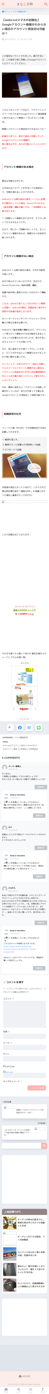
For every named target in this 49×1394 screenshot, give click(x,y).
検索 (44, 1146)
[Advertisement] (24, 575)
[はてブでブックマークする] (29, 727)
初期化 (24, 749)
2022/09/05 (14, 934)
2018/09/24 (14, 798)
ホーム (6, 1392)
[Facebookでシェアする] (19, 727)
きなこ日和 (25, 4)
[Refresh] (8, 1072)
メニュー (30, 1392)
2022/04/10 (12, 891)
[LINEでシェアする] (38, 727)
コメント (8, 998)
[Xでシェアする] (10, 727)
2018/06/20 (12, 830)
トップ (43, 1392)
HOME (26, 1376)
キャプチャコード (11, 1081)
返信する (41, 787)
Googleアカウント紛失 (14, 745)
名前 (6, 1031)
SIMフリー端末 (10, 749)
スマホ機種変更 (21, 737)
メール (7, 1042)
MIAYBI (32, 745)
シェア (18, 1392)
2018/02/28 (12, 769)
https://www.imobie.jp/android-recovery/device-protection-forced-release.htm (20, 949)
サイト (6, 1054)
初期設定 (34, 749)
